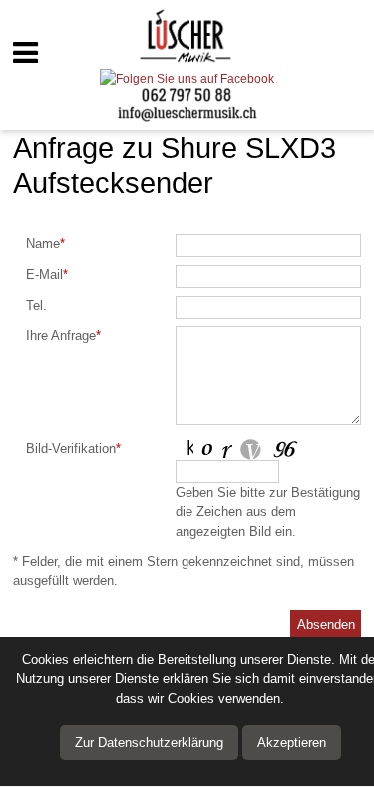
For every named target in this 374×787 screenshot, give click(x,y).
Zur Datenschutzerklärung (149, 742)
